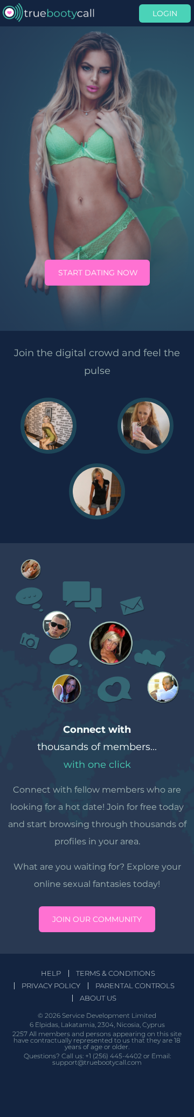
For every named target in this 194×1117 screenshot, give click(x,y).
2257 (19, 1034)
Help (51, 973)
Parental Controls (135, 985)
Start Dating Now (98, 272)
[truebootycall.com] (48, 13)
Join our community (97, 919)
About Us (98, 998)
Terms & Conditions (115, 973)
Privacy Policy (51, 985)
